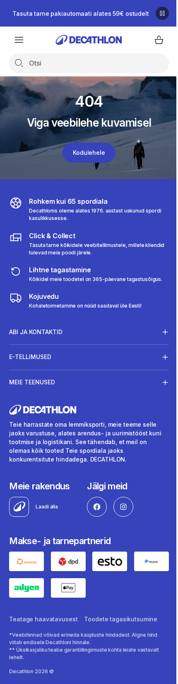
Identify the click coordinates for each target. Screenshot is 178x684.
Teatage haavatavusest (43, 617)
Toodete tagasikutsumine (120, 617)
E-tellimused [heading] (30, 356)
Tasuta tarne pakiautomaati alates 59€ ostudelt (80, 13)
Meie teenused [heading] (32, 382)
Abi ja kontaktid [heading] (36, 331)
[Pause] (162, 13)
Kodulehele (89, 152)
